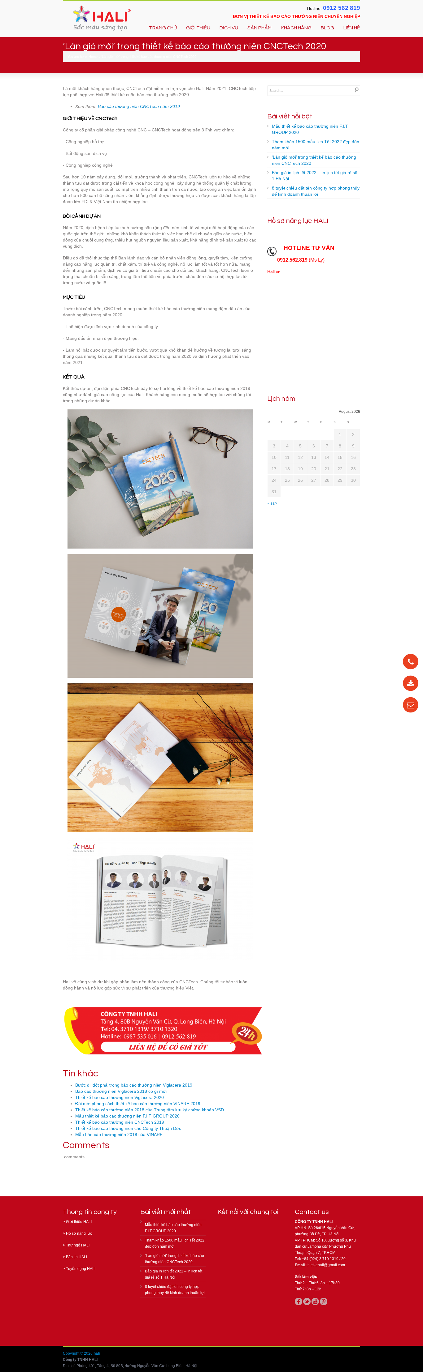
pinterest (323, 1301)
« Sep (272, 503)
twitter (307, 1301)
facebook (298, 1301)
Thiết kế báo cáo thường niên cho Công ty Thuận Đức (128, 1128)
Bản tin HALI (76, 1257)
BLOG (327, 27)
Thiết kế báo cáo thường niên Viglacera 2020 (119, 1097)
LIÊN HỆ (351, 27)
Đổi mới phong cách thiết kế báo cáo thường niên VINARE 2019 (137, 1103)
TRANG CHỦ (163, 27)
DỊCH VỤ (229, 27)
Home (93, 56)
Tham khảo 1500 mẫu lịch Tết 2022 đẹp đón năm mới (315, 144)
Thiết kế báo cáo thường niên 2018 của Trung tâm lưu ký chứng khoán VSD (149, 1109)
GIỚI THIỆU (198, 27)
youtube (315, 1301)
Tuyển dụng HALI (80, 1269)
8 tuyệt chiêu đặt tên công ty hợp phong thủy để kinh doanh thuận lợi (316, 191)
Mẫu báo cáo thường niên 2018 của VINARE (119, 1134)
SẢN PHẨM (259, 27)
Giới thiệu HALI (79, 1222)
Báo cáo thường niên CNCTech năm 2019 (139, 106)
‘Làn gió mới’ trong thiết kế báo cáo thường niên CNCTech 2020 (314, 160)
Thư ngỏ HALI (77, 1245)
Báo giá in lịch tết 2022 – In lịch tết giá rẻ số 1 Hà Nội (314, 175)
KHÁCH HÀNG (296, 27)
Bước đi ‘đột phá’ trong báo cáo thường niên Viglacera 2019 (133, 1085)
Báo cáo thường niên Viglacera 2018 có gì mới (121, 1091)
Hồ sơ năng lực (79, 1233)
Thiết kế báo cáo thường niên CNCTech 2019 (119, 1122)
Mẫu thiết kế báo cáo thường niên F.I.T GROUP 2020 (127, 1115)
